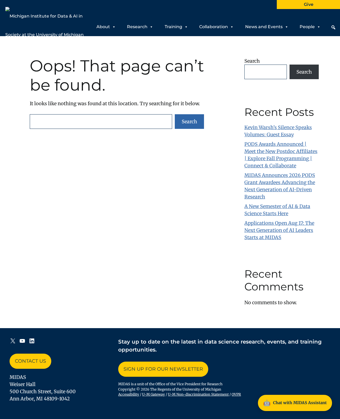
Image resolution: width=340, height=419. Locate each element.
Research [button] (137, 26)
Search (189, 121)
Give (308, 4)
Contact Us (30, 361)
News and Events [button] (264, 26)
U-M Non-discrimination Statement (198, 394)
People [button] (307, 26)
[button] (333, 27)
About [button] (103, 26)
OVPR (236, 394)
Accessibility (128, 394)
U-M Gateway (153, 394)
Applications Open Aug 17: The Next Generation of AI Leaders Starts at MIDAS (279, 230)
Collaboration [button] (213, 26)
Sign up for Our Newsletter (163, 369)
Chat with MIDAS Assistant (295, 403)
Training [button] (173, 26)
